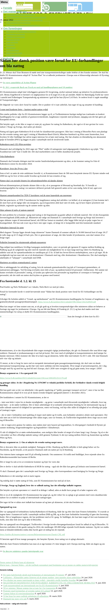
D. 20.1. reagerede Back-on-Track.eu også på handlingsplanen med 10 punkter (38, 87)
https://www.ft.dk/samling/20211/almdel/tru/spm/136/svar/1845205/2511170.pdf (33, 378)
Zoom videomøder (13, 56)
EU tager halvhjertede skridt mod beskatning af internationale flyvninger (33, 575)
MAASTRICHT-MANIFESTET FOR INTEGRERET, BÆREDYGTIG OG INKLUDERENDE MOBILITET (49, 583)
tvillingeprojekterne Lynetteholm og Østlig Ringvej (26, 17)
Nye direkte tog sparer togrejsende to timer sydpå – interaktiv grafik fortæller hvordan (39, 580)
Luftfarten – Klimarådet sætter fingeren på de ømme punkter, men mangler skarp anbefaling (42, 577)
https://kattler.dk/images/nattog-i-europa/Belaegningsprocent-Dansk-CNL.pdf (32, 534)
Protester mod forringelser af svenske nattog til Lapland (26, 591)
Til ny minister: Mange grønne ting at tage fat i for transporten (29, 588)
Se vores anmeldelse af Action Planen (19, 82)
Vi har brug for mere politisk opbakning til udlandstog (26, 596)
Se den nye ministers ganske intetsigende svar (23, 551)
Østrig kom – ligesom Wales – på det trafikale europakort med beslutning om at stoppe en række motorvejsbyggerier (49, 565)
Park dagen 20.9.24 (13, 70)
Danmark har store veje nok (15, 599)
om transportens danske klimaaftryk (20, 15)
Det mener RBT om (15, 11)
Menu (4, 2)
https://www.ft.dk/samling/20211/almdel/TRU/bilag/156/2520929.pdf (67, 302)
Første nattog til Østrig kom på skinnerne (17, 562)
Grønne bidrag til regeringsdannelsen (18, 593)
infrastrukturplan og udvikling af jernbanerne (24, 20)
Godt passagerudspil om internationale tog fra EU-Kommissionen (30, 585)
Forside (7, 8)
